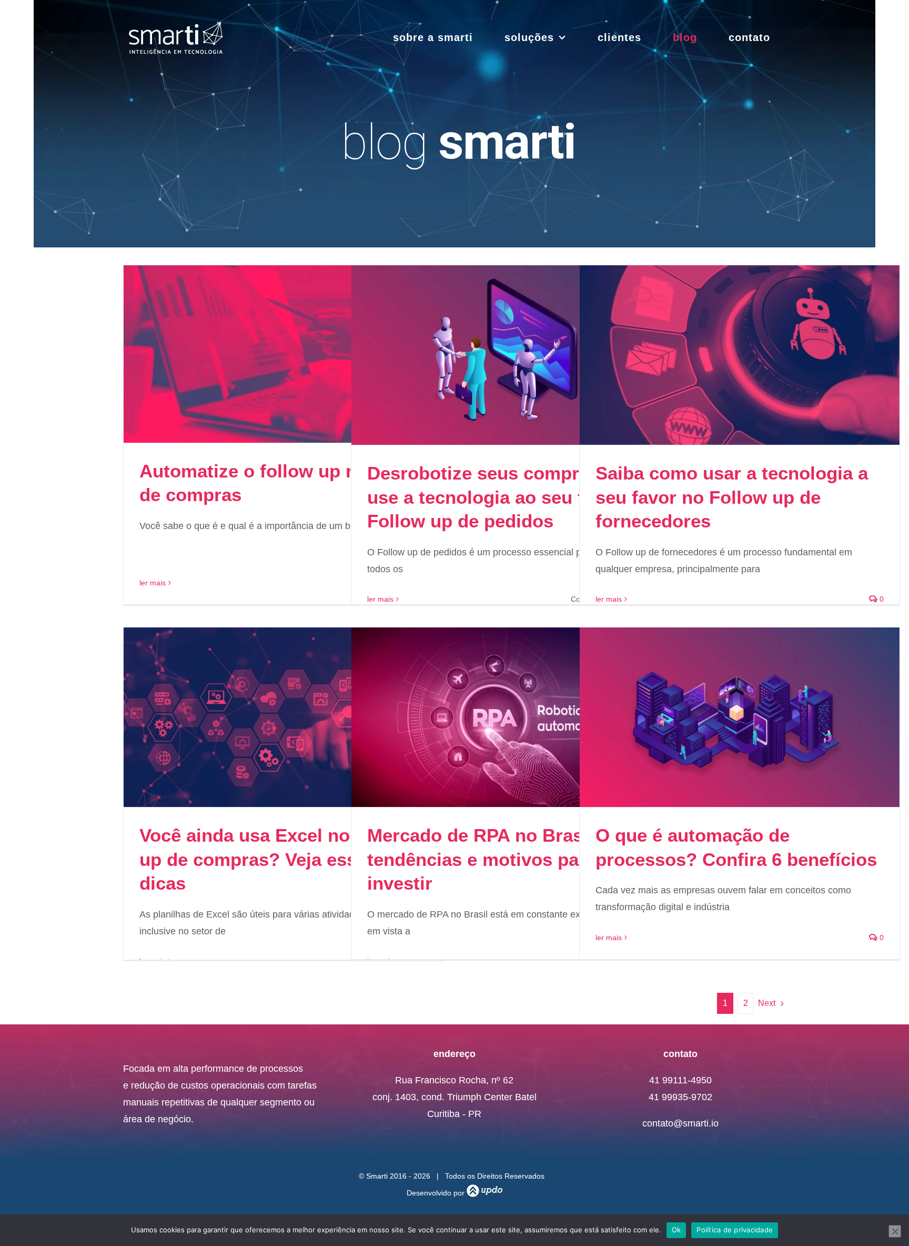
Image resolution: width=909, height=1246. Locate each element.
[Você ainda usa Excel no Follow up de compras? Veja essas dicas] (283, 717)
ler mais (152, 583)
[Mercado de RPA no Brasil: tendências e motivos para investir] (511, 717)
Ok (676, 1229)
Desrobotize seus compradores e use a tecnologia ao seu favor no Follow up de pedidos (510, 497)
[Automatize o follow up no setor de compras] (283, 354)
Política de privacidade (734, 1229)
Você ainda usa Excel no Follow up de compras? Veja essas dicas (276, 859)
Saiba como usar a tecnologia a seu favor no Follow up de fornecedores (731, 497)
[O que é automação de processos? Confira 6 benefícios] (740, 717)
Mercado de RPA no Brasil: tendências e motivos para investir (483, 859)
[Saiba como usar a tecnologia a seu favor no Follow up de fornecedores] (740, 355)
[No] (894, 1231)
